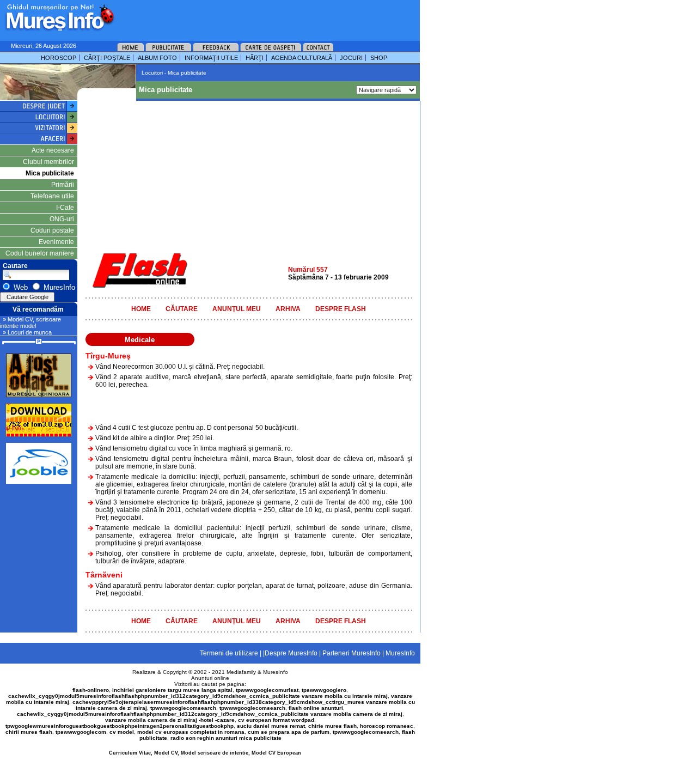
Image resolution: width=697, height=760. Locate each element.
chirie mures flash (332, 726)
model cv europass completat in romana (190, 732)
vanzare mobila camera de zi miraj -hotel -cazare (170, 720)
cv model (121, 732)
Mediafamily (241, 672)
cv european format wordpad (276, 720)
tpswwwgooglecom (81, 732)
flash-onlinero (90, 690)
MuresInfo (275, 672)
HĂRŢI (255, 57)
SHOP (378, 57)
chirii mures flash (28, 732)
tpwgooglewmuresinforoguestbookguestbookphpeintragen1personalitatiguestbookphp (119, 726)
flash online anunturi (316, 708)
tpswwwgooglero (324, 690)
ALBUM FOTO (157, 57)
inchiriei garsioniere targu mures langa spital (172, 690)
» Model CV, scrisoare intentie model (30, 322)
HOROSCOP (58, 57)
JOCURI (351, 57)
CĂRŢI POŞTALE (107, 57)
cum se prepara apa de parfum (288, 732)
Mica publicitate (50, 173)
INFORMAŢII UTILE (211, 57)
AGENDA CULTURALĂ (301, 57)
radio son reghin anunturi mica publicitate (226, 738)
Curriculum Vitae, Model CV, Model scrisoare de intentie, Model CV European (205, 753)
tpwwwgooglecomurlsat (267, 690)
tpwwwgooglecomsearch (183, 708)
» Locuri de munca (27, 332)
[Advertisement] (252, 16)
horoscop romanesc (386, 726)
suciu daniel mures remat (271, 726)
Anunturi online (210, 678)
